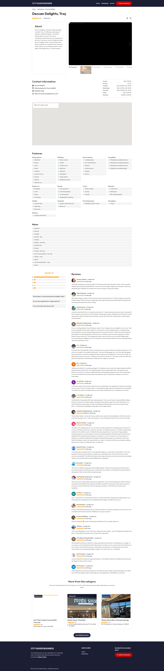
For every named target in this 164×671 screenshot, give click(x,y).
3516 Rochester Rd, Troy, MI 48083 (45, 88)
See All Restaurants (82, 635)
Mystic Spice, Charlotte (76, 620)
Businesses (104, 3)
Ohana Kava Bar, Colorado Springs (115, 620)
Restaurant (47, 18)
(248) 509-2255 (39, 91)
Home (98, 3)
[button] (130, 44)
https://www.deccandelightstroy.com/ (46, 94)
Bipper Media (42, 657)
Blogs (112, 3)
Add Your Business (124, 3)
